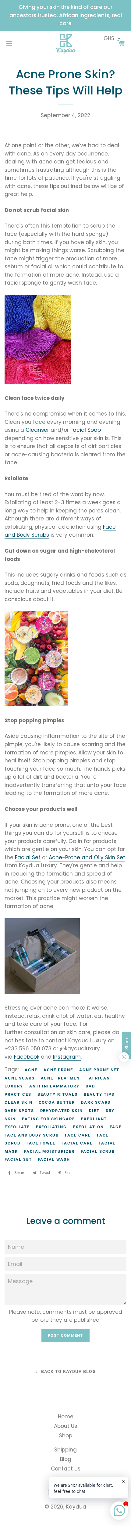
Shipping (65, 1449)
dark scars (96, 1102)
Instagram (67, 1056)
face (116, 1127)
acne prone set (99, 1070)
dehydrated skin (61, 1110)
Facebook (26, 1056)
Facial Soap (85, 430)
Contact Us (65, 1468)
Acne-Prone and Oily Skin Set (87, 857)
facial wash (54, 1159)
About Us (65, 1426)
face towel (41, 1143)
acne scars (20, 1078)
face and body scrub (32, 1135)
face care (78, 1135)
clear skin (19, 1102)
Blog (65, 1459)
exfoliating (51, 1127)
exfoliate (17, 1127)
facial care (77, 1143)
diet (94, 1110)
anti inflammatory (54, 1086)
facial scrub (98, 1151)
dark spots (19, 1110)
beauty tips (99, 1094)
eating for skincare (48, 1119)
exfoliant (94, 1119)
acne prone (58, 1070)
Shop (65, 1435)
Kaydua (76, 1506)
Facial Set (28, 857)
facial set (18, 1159)
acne (31, 1070)
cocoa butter (57, 1102)
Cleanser (37, 430)
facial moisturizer (49, 1151)
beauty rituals (57, 1094)
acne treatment (62, 1078)
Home (65, 1416)
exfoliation (88, 1127)
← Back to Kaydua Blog (65, 1371)
